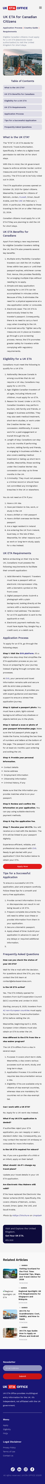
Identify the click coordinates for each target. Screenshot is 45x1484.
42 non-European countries (16, 1010)
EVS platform (27, 653)
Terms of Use (9, 1451)
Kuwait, (23, 197)
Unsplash (37, 1215)
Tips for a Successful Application (20, 120)
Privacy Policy (9, 1447)
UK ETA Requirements (15, 107)
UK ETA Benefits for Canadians (19, 94)
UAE (20, 201)
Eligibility (7, 1429)
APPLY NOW (9, 1240)
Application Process (14, 114)
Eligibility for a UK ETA (15, 100)
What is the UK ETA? (14, 87)
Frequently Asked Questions (18, 127)
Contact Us (8, 1455)
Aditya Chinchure (20, 1215)
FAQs (5, 1433)
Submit (22, 1376)
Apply (5, 1425)
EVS (7, 678)
